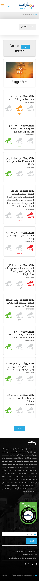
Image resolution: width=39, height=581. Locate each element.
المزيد (19, 428)
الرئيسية (35, 14)
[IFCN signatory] (28, 512)
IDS (36, 575)
